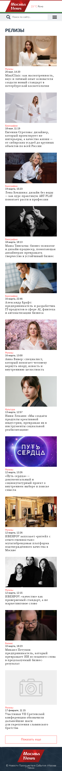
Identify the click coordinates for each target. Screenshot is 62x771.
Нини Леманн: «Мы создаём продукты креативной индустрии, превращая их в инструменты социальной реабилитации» (26, 422)
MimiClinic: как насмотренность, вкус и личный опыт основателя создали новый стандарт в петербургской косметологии (29, 81)
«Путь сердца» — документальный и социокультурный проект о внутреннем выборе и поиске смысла (27, 483)
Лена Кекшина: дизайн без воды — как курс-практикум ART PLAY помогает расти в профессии (29, 196)
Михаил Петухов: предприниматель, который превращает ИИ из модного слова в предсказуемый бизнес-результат (30, 656)
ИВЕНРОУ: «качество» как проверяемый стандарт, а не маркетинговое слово (26, 600)
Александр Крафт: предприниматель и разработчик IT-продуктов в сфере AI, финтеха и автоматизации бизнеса (30, 308)
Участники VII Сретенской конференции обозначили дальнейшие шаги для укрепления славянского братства (26, 721)
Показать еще (31, 739)
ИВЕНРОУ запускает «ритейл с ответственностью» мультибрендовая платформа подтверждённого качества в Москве (27, 543)
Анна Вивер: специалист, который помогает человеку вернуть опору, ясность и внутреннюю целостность (26, 364)
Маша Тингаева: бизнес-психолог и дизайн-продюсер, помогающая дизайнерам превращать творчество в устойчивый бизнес (30, 251)
